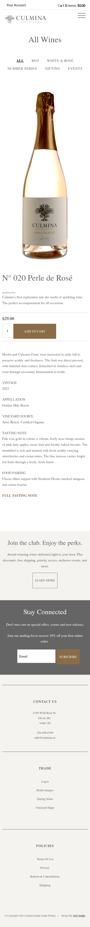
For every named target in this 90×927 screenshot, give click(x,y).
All (20, 60)
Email (13, 652)
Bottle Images (44, 790)
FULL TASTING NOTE (22, 495)
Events (75, 68)
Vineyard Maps (45, 808)
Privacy (45, 868)
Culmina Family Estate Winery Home (25, 20)
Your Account (16, 5)
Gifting (52, 68)
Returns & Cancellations (45, 876)
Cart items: (71, 5)
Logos (45, 781)
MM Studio (79, 915)
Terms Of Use (45, 859)
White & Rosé (60, 60)
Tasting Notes (45, 799)
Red (35, 60)
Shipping (44, 885)
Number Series (22, 68)
